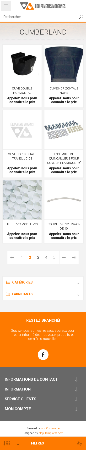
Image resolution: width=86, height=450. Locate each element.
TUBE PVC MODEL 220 (22, 224)
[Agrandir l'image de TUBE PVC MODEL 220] (22, 199)
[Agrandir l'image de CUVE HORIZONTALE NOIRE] (63, 64)
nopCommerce (50, 428)
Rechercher (81, 17)
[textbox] (38, 17)
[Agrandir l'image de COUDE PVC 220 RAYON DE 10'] (63, 199)
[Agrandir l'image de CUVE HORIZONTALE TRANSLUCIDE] (22, 129)
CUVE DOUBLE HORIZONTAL (22, 91)
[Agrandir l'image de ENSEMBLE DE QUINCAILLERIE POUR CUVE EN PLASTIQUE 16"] (63, 129)
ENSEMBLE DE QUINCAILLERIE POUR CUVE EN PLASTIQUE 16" (64, 158)
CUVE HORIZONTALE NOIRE (64, 91)
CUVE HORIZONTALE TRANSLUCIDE (22, 156)
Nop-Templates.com (51, 433)
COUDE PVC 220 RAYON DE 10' (64, 226)
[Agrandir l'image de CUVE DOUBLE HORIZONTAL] (22, 64)
